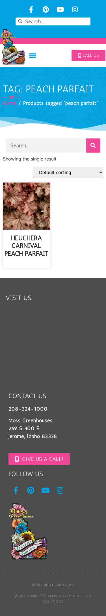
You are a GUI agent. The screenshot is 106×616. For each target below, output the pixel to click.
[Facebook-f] (31, 9)
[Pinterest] (45, 9)
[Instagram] (75, 9)
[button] (32, 55)
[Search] (93, 145)
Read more (26, 264)
